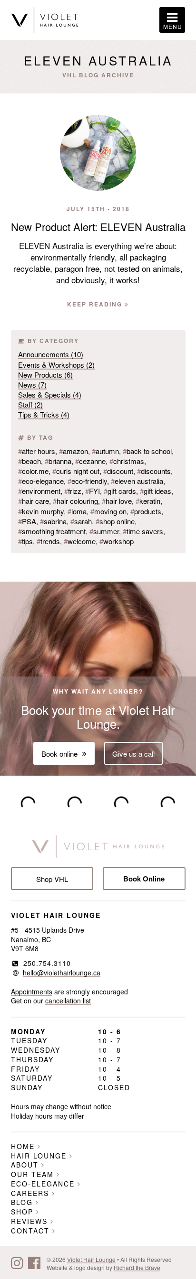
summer (104, 531)
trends (48, 541)
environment (39, 491)
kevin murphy (41, 511)
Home (24, 1146)
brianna (58, 461)
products (145, 511)
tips (25, 541)
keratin (148, 501)
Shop (23, 1211)
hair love (117, 501)
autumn (105, 451)
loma (77, 511)
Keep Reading (96, 304)
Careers (31, 1193)
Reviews (30, 1221)
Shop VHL (52, 879)
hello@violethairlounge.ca (61, 972)
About (26, 1164)
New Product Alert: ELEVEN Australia (98, 226)
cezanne (90, 461)
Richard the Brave (137, 1267)
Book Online (144, 878)
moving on (108, 511)
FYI (92, 491)
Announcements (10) (50, 354)
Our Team (34, 1174)
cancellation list (68, 1000)
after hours (36, 451)
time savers (143, 531)
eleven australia (137, 481)
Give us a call (133, 754)
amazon (73, 451)
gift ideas (155, 491)
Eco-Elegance (44, 1183)
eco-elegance (41, 481)
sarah (81, 521)
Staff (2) (30, 404)
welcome (80, 541)
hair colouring (75, 501)
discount (118, 471)
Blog (23, 1202)
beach (29, 461)
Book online (59, 754)
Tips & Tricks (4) (43, 414)
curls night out (75, 471)
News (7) (32, 384)
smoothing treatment (52, 531)
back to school (147, 451)
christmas (126, 461)
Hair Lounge (40, 1155)
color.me (33, 471)
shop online (115, 521)
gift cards (120, 491)
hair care (33, 501)
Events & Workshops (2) (56, 365)
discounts (154, 471)
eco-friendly (87, 481)
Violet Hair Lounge (91, 1259)
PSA (27, 521)
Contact (31, 1230)
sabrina (53, 521)
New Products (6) (45, 375)
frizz (72, 491)
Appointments (31, 991)
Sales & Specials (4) (49, 394)
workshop (116, 541)
